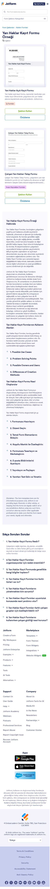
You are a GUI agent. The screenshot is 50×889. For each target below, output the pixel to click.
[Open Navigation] (48, 4)
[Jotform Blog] (25, 882)
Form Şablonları (8, 27)
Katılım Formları (22, 27)
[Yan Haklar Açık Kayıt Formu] (25, 66)
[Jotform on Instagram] (39, 882)
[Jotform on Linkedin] (15, 882)
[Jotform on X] (11, 882)
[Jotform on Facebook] (6, 882)
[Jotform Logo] (8, 4)
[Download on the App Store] (25, 766)
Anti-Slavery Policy (25, 874)
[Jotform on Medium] (20, 882)
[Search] (4, 11)
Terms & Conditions (25, 851)
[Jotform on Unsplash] (43, 882)
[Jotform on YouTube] (34, 882)
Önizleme (25, 117)
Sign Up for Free (39, 4)
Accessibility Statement (25, 869)
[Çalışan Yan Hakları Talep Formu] (25, 149)
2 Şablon (7, 41)
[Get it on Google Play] (25, 758)
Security (25, 863)
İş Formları (10, 103)
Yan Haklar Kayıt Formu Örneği (20, 35)
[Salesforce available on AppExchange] (25, 775)
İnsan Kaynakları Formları (15, 187)
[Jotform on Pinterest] (29, 882)
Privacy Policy (25, 857)
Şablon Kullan (25, 111)
